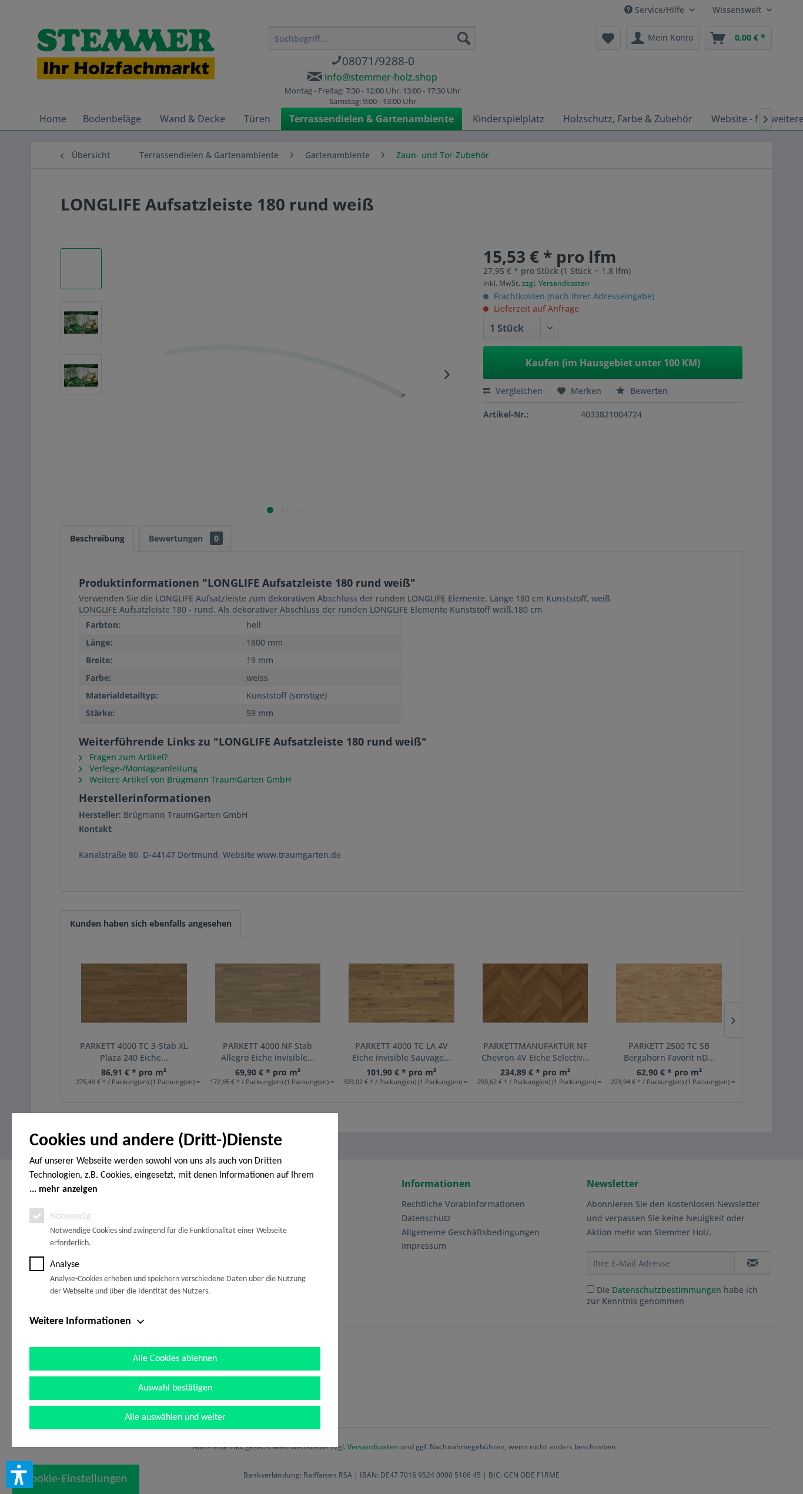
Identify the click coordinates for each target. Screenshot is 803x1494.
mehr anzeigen (68, 1189)
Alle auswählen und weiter (175, 1417)
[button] (19, 1474)
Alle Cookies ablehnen (175, 1358)
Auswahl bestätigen (175, 1388)
